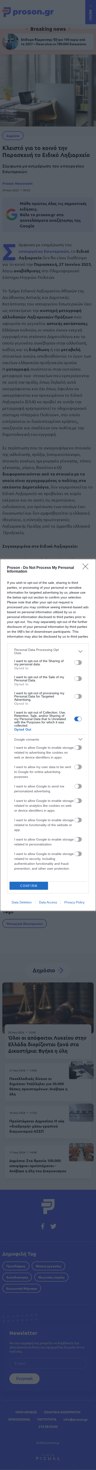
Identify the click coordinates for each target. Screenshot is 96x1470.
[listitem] (48, 651)
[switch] (78, 662)
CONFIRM (29, 886)
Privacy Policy (74, 902)
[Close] (86, 568)
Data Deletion (22, 902)
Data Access (48, 902)
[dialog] (48, 735)
